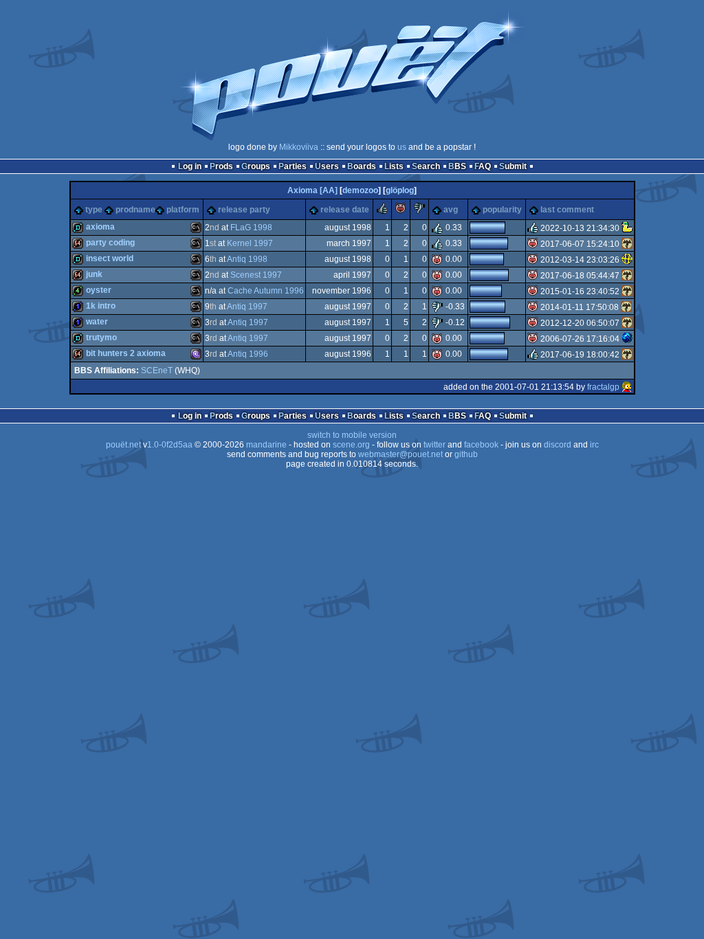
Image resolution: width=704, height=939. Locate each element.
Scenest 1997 (256, 275)
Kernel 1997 (250, 243)
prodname (135, 209)
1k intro (101, 306)
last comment (567, 209)
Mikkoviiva (298, 147)
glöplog (400, 190)
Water (97, 322)
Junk (94, 274)
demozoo (360, 190)
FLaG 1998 (251, 227)
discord (557, 445)
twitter (435, 445)
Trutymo (101, 337)
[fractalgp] (627, 387)
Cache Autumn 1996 (266, 291)
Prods (221, 166)
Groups (255, 166)
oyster (98, 290)
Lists (394, 166)
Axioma (100, 227)
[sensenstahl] (627, 244)
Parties (292, 166)
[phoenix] (627, 260)
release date (344, 209)
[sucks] (419, 211)
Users (327, 166)
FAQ (482, 166)
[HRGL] (627, 228)
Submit (513, 166)
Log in (189, 166)
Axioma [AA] (312, 190)
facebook (481, 445)
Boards (361, 166)
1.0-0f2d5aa (169, 445)
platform (182, 209)
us (401, 147)
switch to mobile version (352, 435)
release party (244, 209)
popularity (502, 209)
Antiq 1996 (248, 354)
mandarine (266, 445)
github (466, 454)
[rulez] (382, 211)
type (93, 209)
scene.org (351, 445)
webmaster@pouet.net (400, 454)
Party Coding (110, 242)
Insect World (109, 258)
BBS (457, 166)
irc (594, 445)
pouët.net (123, 445)
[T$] (627, 339)
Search (426, 166)
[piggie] (400, 211)
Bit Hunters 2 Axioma (126, 353)
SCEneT (157, 370)
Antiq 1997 (247, 306)
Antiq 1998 (247, 259)
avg (450, 209)
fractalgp (603, 387)
